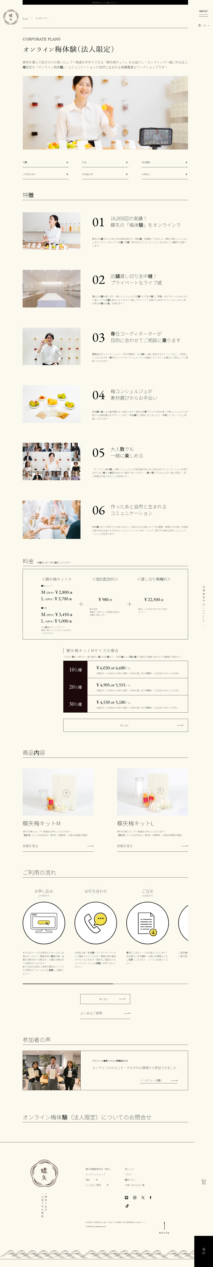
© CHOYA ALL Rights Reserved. (96, 1226)
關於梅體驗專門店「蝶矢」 (99, 1169)
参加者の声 (87, 174)
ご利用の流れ (29, 174)
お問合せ (146, 174)
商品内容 (146, 162)
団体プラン (130, 1179)
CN (204, 25)
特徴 (25, 162)
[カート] (203, 1182)
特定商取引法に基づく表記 (102, 1222)
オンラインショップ (95, 1174)
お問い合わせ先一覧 (135, 1185)
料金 (84, 162)
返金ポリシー (141, 1222)
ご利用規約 (117, 1222)
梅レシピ (129, 1169)
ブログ (128, 1174)
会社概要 (89, 1222)
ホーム (25, 18)
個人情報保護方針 (129, 1222)
